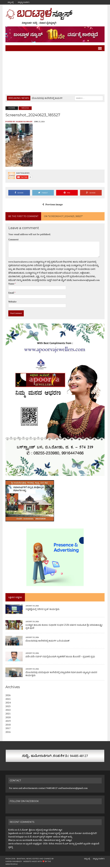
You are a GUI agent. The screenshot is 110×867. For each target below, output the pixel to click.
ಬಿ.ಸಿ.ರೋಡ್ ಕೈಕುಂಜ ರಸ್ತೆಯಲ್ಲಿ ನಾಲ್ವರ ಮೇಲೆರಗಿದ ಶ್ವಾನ (40, 829)
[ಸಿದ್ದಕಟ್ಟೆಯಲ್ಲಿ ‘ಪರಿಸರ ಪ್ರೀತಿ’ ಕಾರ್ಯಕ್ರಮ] (14, 612)
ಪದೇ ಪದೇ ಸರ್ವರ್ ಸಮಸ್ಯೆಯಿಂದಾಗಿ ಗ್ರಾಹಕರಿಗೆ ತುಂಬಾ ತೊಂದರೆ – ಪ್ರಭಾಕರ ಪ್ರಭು (60, 656)
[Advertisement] (55, 73)
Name (11, 283)
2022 (8, 709)
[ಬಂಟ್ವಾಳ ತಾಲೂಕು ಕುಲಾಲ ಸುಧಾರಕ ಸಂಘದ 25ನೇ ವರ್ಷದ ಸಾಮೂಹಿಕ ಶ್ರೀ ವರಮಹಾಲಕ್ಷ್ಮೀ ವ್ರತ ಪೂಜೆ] (14, 627)
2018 (8, 724)
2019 (8, 720)
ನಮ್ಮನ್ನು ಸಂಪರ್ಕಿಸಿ (24, 2)
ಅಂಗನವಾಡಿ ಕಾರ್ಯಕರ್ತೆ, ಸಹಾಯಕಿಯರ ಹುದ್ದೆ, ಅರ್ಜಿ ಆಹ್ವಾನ (47, 840)
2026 (8, 695)
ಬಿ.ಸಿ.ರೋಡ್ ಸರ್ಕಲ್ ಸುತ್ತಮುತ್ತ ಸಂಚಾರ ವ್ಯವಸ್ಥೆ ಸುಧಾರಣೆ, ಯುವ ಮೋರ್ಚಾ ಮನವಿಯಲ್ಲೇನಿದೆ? (59, 833)
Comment (13, 239)
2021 (8, 713)
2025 (8, 698)
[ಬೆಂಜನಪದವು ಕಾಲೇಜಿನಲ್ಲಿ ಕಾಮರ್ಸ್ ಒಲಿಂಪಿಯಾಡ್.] (14, 643)
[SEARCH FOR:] (88, 98)
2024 (8, 702)
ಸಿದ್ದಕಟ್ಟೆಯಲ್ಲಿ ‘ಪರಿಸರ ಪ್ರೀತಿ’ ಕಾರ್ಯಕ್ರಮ (42, 609)
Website (12, 301)
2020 (8, 717)
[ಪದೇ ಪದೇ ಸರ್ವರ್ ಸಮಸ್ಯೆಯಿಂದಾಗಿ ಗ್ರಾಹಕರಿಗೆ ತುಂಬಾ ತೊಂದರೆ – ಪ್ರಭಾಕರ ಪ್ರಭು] (14, 659)
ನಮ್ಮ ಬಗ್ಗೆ (10, 2)
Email (11, 292)
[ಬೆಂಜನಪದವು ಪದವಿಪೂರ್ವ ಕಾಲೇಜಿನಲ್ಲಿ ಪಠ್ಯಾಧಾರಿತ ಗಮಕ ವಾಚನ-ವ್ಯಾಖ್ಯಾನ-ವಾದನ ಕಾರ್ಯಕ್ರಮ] (14, 675)
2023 (8, 706)
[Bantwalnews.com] (54, 16)
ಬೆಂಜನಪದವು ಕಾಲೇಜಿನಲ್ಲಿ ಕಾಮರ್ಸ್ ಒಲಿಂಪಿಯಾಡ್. (47, 640)
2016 (8, 732)
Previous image (54, 204)
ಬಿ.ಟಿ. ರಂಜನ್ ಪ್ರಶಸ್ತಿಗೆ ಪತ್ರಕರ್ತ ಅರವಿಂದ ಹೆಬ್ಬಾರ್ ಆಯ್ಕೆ (50, 836)
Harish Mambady (24, 121)
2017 (8, 728)
